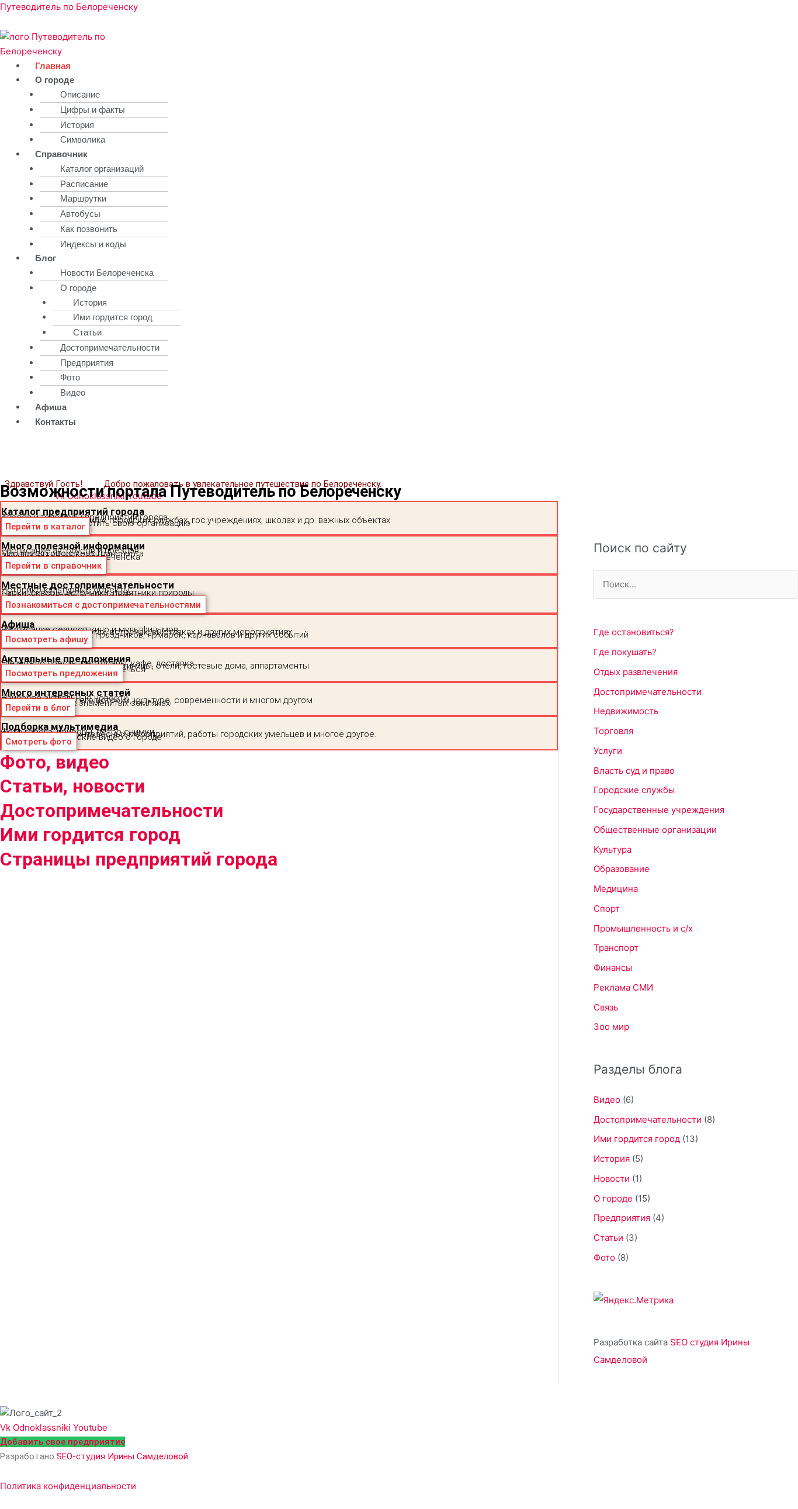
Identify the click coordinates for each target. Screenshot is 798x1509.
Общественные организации (655, 829)
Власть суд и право (634, 770)
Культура (613, 849)
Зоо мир (611, 1026)
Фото (70, 377)
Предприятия (86, 363)
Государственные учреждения (659, 809)
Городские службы (634, 789)
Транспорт (616, 947)
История (77, 125)
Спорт (607, 908)
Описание (80, 94)
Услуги (608, 750)
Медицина (616, 888)
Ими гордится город (112, 317)
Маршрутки (83, 198)
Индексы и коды (93, 244)
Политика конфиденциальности (68, 1485)
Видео (72, 392)
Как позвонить (88, 229)
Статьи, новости (72, 786)
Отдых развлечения (636, 671)
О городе (54, 80)
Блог (45, 258)
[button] (269, 80)
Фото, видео (54, 762)
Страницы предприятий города (138, 859)
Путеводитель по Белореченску (69, 6)
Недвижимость (626, 711)
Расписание (84, 184)
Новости (612, 1178)
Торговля (613, 730)
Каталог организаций (102, 169)
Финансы (613, 967)
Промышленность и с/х (643, 928)
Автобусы (80, 214)
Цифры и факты (92, 110)
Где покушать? (625, 651)
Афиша (51, 407)
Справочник (61, 154)
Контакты (55, 422)
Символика (82, 139)
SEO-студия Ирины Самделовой (122, 1456)
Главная (53, 66)
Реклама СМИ (623, 987)
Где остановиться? (634, 632)
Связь (606, 1007)
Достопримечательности (109, 347)
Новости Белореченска (107, 273)
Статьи (87, 332)
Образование (622, 868)
